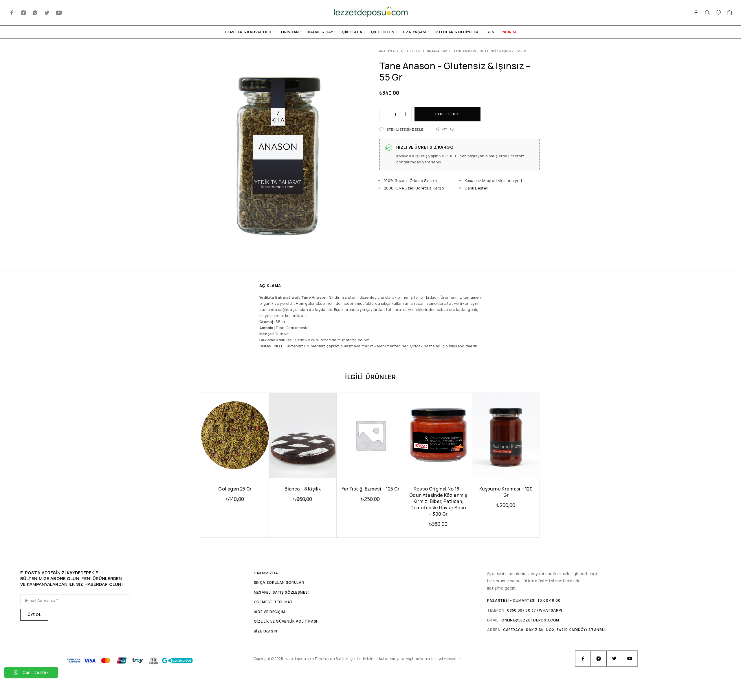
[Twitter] (47, 13)
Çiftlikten (383, 32)
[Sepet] (729, 13)
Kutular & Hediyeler (456, 32)
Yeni (491, 32)
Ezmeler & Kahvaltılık (248, 32)
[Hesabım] (696, 12)
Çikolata (352, 32)
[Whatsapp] (35, 13)
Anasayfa (387, 51)
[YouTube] (59, 13)
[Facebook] (12, 13)
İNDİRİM (508, 32)
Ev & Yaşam (414, 32)
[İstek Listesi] (718, 13)
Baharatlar (437, 51)
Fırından (290, 32)
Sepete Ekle (447, 114)
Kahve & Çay (320, 32)
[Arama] (707, 12)
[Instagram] (24, 13)
